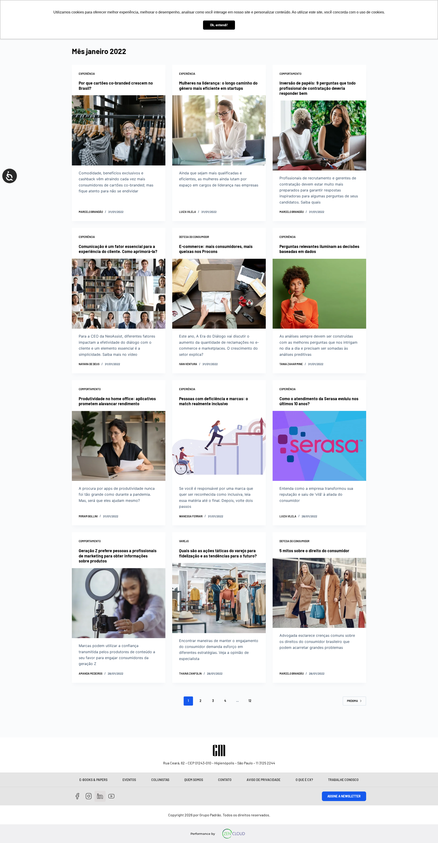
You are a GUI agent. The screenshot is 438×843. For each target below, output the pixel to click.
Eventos (129, 780)
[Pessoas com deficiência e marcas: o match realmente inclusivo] (219, 446)
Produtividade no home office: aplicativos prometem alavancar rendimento (117, 401)
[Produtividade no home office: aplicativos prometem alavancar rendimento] (118, 446)
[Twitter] (100, 796)
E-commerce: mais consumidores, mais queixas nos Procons (216, 249)
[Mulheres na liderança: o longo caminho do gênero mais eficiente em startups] (219, 130)
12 (249, 701)
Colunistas (160, 780)
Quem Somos (193, 780)
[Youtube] (111, 796)
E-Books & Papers (93, 780)
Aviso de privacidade (263, 780)
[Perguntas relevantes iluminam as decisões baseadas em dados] (319, 294)
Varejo (184, 541)
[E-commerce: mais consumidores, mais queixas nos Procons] (219, 294)
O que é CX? (304, 780)
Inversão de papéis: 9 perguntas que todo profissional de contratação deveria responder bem (317, 88)
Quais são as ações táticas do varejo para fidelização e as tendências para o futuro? (218, 553)
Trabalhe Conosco (343, 780)
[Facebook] (77, 796)
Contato (225, 780)
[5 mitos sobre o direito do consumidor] (319, 593)
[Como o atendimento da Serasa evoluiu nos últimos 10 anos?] (319, 446)
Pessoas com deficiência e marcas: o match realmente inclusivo (213, 401)
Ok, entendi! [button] (219, 25)
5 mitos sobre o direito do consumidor (314, 550)
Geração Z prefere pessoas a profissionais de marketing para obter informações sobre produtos (117, 555)
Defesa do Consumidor (194, 236)
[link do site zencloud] (234, 833)
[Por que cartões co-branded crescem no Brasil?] (118, 130)
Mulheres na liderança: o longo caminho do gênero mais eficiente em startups (218, 85)
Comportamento (290, 73)
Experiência (87, 73)
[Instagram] (88, 796)
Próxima (352, 700)
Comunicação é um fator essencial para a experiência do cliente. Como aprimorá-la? (118, 249)
